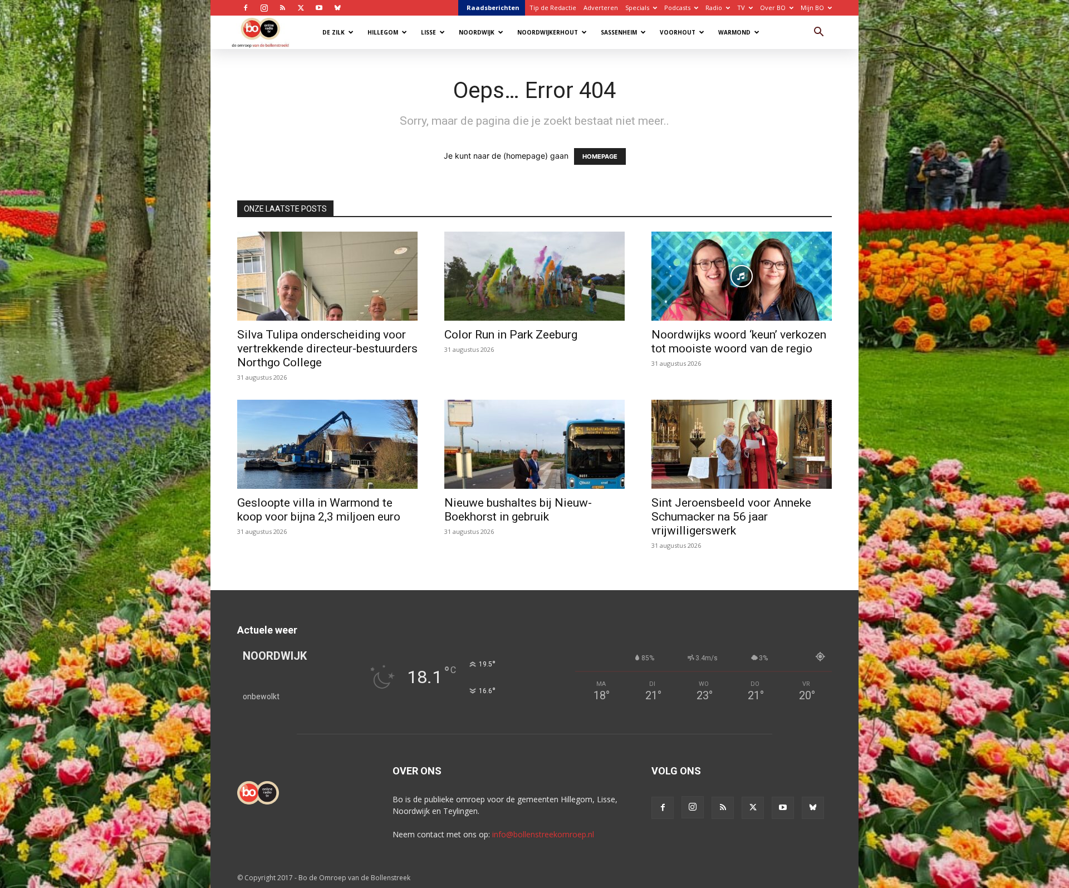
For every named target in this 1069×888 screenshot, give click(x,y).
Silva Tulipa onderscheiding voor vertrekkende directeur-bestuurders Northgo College (327, 348)
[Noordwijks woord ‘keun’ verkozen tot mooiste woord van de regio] (741, 276)
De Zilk (333, 32)
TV (741, 7)
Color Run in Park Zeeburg (510, 334)
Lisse (428, 32)
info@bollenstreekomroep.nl (543, 834)
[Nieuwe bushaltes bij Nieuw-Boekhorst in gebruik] (534, 444)
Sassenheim (619, 32)
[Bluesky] (337, 8)
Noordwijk (476, 32)
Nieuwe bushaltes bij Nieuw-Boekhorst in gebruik (518, 509)
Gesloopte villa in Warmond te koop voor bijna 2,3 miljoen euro (318, 509)
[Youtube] (319, 8)
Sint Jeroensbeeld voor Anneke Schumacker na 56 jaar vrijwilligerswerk (731, 516)
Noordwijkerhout (547, 32)
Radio (713, 7)
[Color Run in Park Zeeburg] (534, 276)
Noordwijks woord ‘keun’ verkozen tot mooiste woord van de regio (738, 341)
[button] (818, 33)
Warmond (734, 32)
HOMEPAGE (599, 156)
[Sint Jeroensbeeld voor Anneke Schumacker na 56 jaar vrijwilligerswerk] (741, 444)
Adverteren (600, 7)
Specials (637, 7)
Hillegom (382, 32)
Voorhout (677, 32)
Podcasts (677, 7)
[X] (300, 8)
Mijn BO (812, 7)
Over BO (773, 7)
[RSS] (282, 8)
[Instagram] (264, 8)
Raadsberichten (493, 7)
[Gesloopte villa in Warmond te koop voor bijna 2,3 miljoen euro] (327, 444)
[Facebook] (245, 8)
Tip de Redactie (552, 7)
